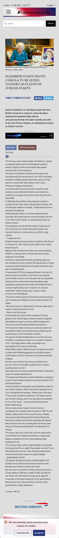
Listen (12, 147)
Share (39, 98)
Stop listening (28, 147)
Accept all (39, 533)
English (50, 5)
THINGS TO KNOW (12, 97)
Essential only (23, 533)
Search (51, 23)
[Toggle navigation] (8, 11)
